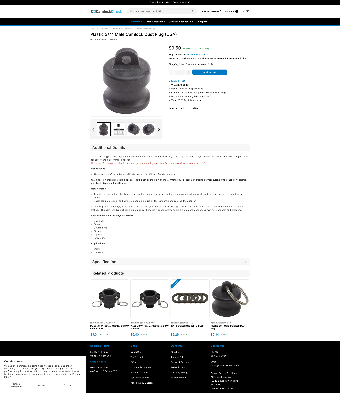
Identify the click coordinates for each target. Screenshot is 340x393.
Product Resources (140, 367)
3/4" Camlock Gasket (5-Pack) (187, 326)
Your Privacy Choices (142, 382)
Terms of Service (180, 362)
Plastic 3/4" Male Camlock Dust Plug (228, 327)
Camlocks (104, 29)
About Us (176, 352)
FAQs (133, 362)
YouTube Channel (139, 377)
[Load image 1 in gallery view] (103, 129)
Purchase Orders (139, 372)
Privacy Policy (178, 377)
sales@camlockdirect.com (225, 365)
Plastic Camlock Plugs (146, 29)
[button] (245, 11)
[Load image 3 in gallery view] (133, 129)
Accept (41, 385)
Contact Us (136, 352)
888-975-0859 (219, 355)
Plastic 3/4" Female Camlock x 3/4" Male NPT (149, 327)
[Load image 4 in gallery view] (148, 129)
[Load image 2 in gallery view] (119, 129)
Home (93, 29)
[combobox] (162, 11)
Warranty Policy (179, 372)
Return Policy (178, 367)
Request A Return (180, 357)
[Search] (192, 11)
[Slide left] (93, 129)
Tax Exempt (136, 357)
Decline (67, 385)
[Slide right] (159, 129)
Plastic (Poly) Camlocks (122, 29)
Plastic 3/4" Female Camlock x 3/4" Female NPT (109, 327)
